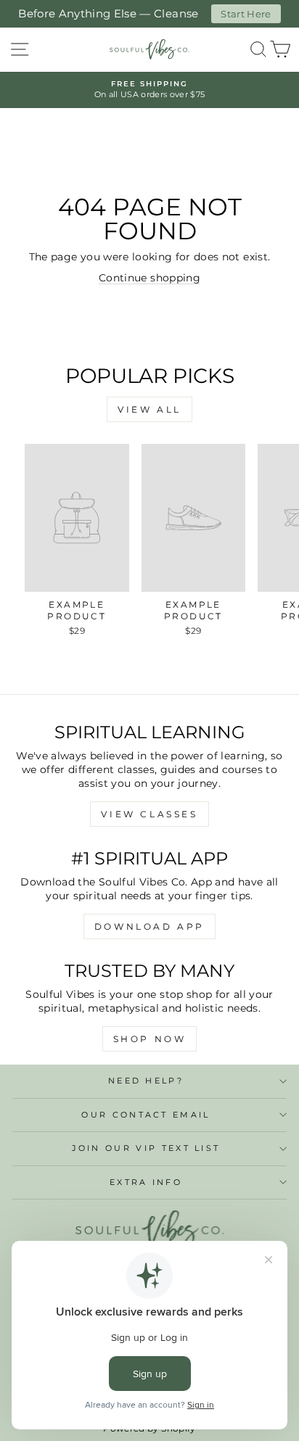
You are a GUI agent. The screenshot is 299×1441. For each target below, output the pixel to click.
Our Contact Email (145, 1115)
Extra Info (146, 1182)
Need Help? (146, 1080)
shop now (150, 1038)
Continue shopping (149, 278)
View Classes (149, 814)
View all (149, 409)
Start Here (246, 14)
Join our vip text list (146, 1148)
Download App (149, 926)
